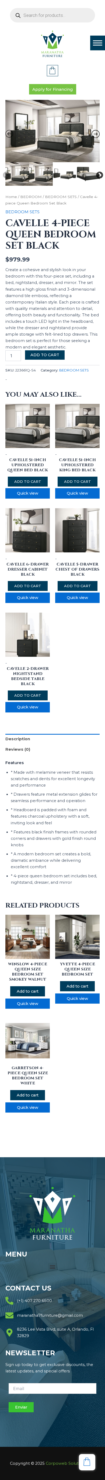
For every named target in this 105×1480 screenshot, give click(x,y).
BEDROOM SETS (61, 197)
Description (17, 739)
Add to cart (44, 354)
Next (98, 174)
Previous (5, 174)
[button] (52, 1267)
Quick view (27, 493)
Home (11, 197)
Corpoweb (70, 1463)
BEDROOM (31, 197)
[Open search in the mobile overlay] (52, 15)
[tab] (52, 739)
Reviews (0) (17, 749)
